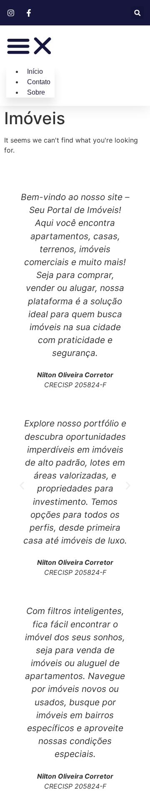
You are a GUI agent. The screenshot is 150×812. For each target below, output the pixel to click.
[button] (137, 12)
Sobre (36, 92)
